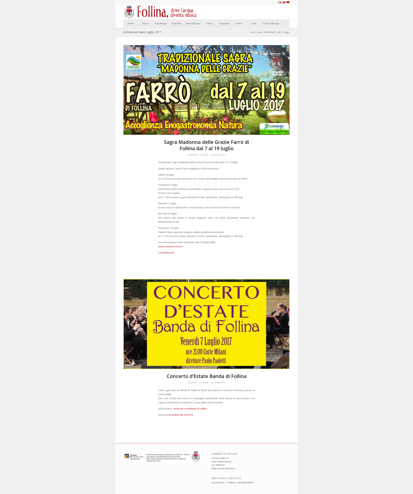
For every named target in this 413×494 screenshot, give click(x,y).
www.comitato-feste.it (170, 246)
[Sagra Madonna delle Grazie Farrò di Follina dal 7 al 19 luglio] (206, 90)
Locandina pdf (165, 252)
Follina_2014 (219, 154)
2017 (280, 32)
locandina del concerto (181, 414)
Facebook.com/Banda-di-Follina (190, 408)
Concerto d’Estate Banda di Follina (207, 376)
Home (259, 32)
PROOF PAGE (270, 32)
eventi (205, 154)
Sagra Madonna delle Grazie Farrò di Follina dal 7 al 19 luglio (206, 145)
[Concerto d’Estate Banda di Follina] (206, 324)
